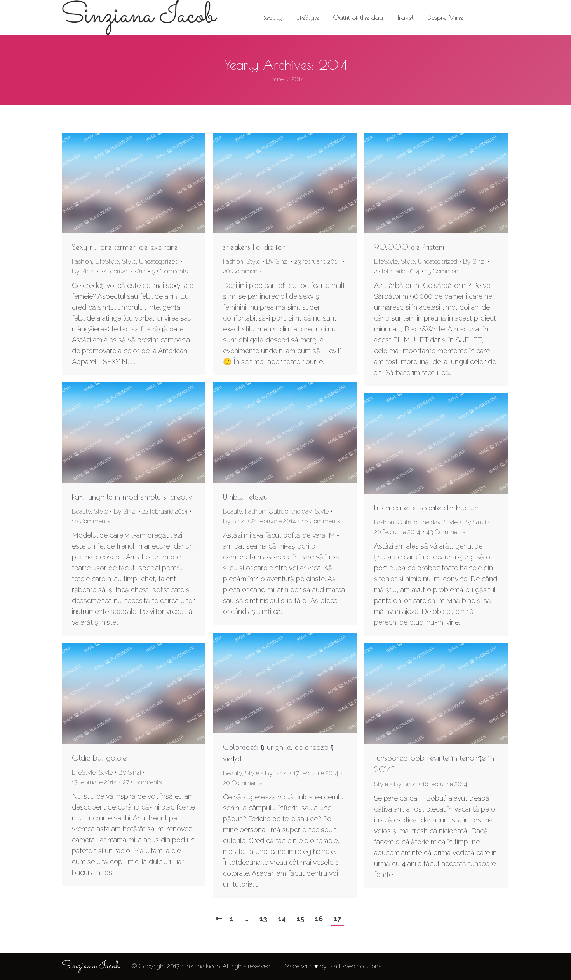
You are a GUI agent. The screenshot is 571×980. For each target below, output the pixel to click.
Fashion (82, 261)
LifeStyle (107, 261)
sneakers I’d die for (254, 246)
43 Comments (445, 532)
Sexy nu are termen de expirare (125, 246)
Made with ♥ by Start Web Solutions (333, 966)
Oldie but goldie (99, 757)
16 (319, 919)
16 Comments (91, 521)
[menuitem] (273, 17)
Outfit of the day (290, 511)
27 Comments (142, 782)
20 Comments (242, 271)
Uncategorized (158, 261)
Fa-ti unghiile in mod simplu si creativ (132, 496)
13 (263, 919)
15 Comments (444, 271)
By (83, 271)
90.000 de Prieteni (409, 246)
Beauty (81, 511)
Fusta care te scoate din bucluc (426, 507)
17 (337, 919)
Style (129, 261)
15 (300, 919)
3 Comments (170, 271)
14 (282, 919)
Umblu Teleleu (245, 496)
